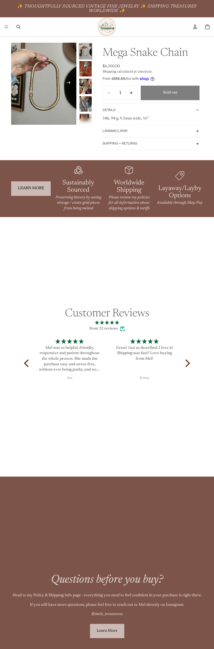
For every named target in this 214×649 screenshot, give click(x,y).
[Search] (18, 27)
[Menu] (6, 26)
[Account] (195, 27)
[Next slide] (70, 84)
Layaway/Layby (115, 131)
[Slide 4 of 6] (85, 104)
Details (109, 110)
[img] (107, 323)
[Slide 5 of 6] (85, 121)
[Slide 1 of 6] (85, 51)
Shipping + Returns (120, 143)
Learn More (107, 631)
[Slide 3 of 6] (85, 86)
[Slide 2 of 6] (85, 68)
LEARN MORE (31, 188)
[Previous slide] (17, 84)
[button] (28, 363)
